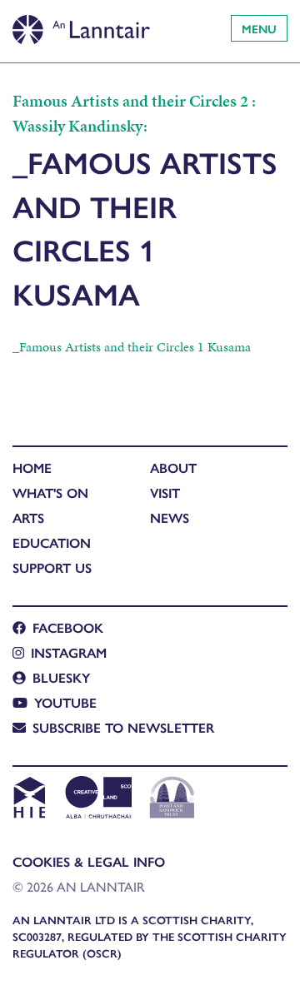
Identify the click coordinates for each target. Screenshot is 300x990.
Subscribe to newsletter (123, 727)
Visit (165, 492)
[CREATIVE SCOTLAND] (97, 799)
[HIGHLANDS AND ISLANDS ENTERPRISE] (28, 799)
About (173, 467)
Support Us (52, 567)
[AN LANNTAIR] (81, 25)
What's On (50, 492)
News (169, 517)
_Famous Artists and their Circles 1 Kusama (131, 346)
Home (32, 467)
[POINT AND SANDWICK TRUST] (172, 799)
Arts (28, 517)
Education (51, 542)
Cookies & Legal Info (88, 861)
